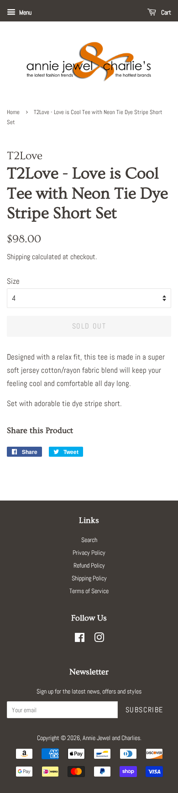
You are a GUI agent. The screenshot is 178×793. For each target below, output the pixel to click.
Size (13, 281)
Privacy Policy (89, 552)
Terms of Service (89, 591)
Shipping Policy (89, 578)
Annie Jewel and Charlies (111, 738)
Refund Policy (89, 565)
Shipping (18, 256)
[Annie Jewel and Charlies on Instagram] (99, 639)
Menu (24, 12)
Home (13, 112)
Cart (165, 12)
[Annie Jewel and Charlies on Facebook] (79, 639)
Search (89, 540)
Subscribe (144, 710)
